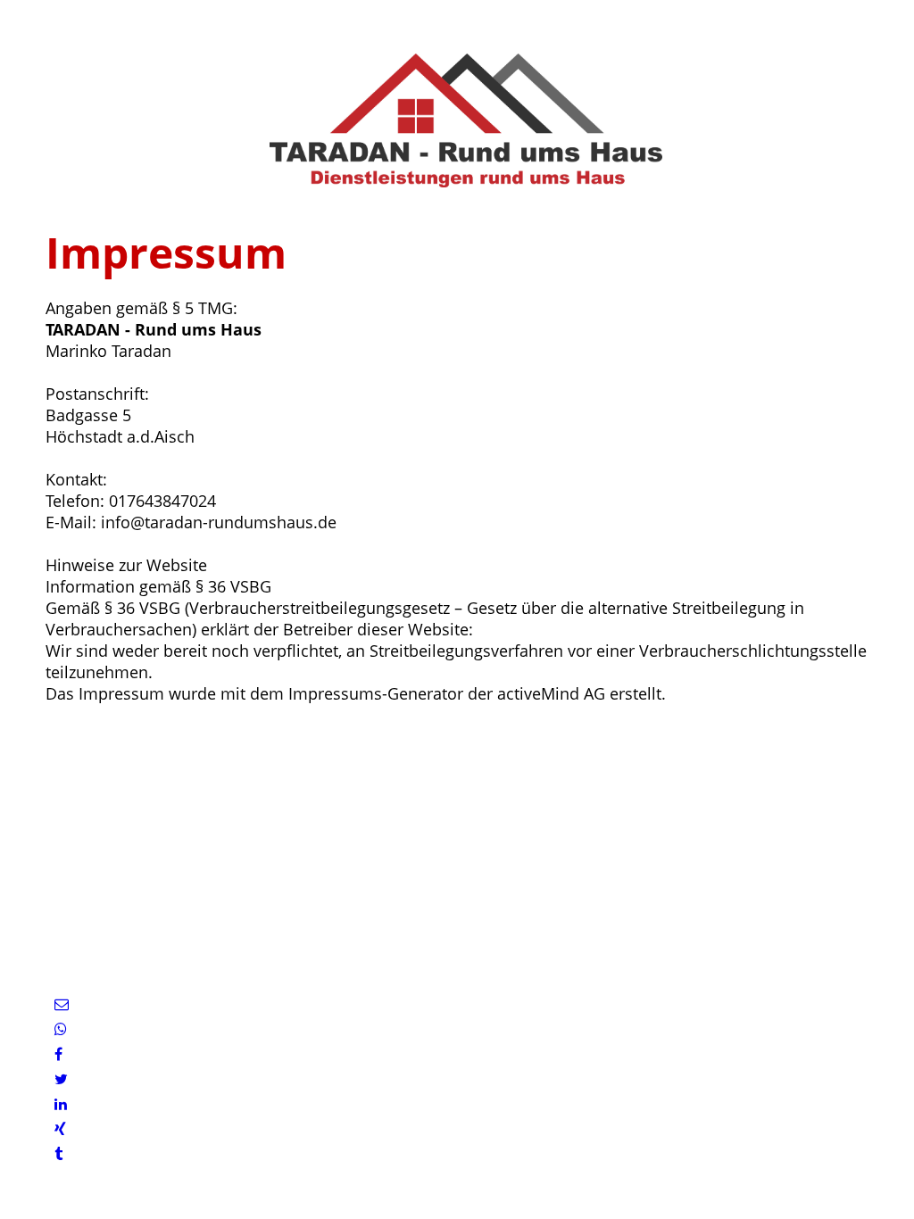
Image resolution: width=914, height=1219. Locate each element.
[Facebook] (58, 1054)
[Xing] (60, 1129)
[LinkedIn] (60, 1104)
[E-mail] (61, 1004)
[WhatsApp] (60, 1029)
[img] (457, 120)
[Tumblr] (58, 1154)
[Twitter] (61, 1079)
